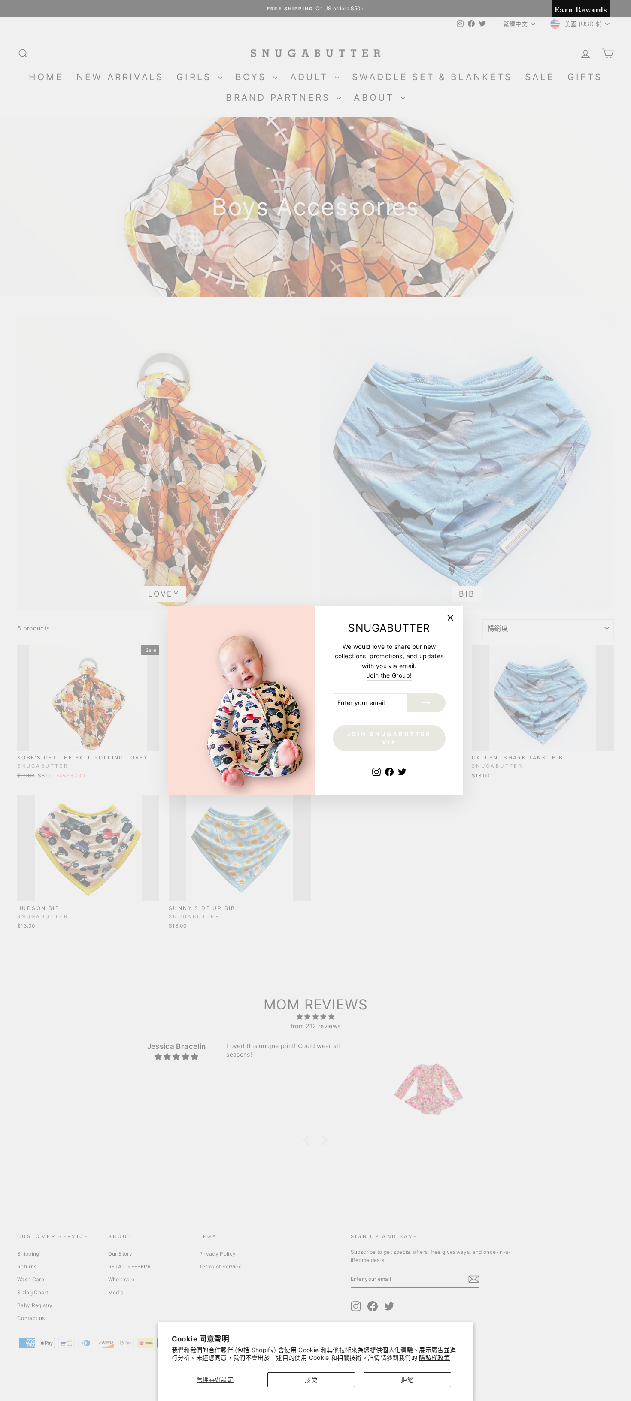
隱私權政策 (434, 1357)
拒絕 (407, 1379)
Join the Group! (389, 675)
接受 (311, 1379)
